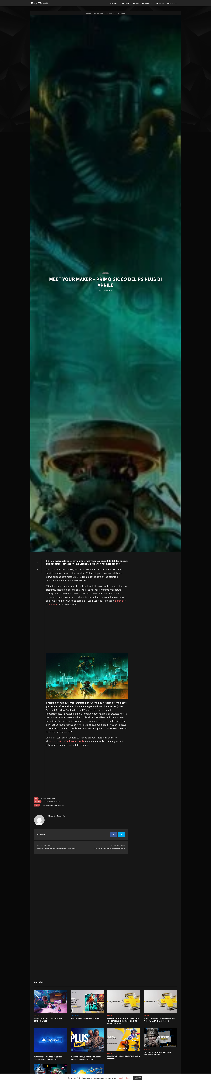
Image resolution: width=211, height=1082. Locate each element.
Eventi (136, 3)
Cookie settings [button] (124, 1078)
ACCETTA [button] (138, 1078)
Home (88, 13)
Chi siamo (160, 3)
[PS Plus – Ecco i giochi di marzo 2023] (87, 1001)
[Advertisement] (87, 632)
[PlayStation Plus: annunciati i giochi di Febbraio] (123, 1039)
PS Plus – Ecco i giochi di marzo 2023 (85, 1019)
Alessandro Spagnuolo (56, 816)
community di (67, 741)
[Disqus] (81, 886)
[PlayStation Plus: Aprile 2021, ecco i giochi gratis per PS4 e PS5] (87, 1040)
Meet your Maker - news (48, 798)
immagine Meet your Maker (52, 802)
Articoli (126, 3)
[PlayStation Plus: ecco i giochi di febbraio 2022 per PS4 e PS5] (50, 1040)
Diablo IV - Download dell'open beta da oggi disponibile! (56, 848)
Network (146, 3)
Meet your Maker (48, 805)
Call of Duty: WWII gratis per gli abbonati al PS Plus (157, 1053)
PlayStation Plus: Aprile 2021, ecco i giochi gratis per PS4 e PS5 (86, 1058)
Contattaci (172, 3)
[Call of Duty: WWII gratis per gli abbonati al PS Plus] (160, 1037)
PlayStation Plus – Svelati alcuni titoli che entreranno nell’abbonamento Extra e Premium (123, 1021)
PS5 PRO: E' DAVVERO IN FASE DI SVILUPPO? (110, 848)
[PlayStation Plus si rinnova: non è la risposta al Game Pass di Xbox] (160, 1001)
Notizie (113, 3)
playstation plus (59, 805)
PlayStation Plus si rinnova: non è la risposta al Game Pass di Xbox (159, 1020)
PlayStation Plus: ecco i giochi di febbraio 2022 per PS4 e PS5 (48, 1058)
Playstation (75, 1015)
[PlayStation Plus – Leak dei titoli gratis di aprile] (50, 1001)
